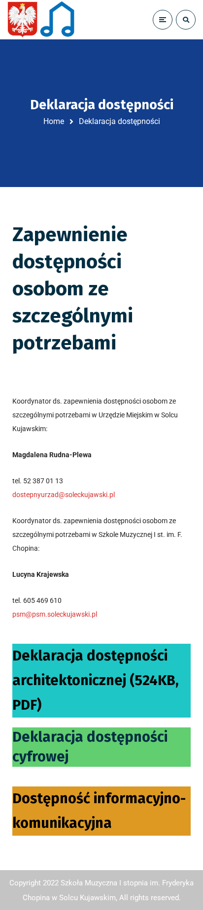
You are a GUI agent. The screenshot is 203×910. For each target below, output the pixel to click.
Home (53, 121)
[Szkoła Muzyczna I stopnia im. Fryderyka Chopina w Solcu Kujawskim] (41, 19)
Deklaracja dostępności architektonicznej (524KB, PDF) (95, 680)
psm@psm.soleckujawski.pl (54, 614)
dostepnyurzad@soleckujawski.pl (63, 495)
